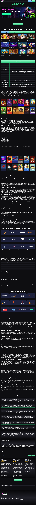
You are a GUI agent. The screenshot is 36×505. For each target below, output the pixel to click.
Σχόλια (31, 455)
